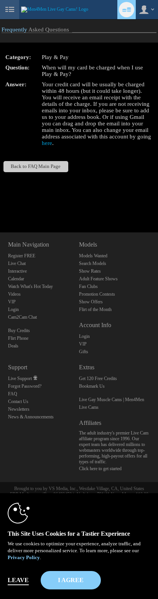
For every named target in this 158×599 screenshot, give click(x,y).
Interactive (17, 271)
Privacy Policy (24, 557)
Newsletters (19, 409)
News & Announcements (31, 417)
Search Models (92, 263)
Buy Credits (19, 330)
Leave (18, 580)
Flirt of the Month (95, 309)
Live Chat (17, 263)
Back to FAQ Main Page (36, 166)
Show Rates (90, 271)
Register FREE (21, 255)
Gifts (83, 351)
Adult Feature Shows (98, 278)
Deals (13, 346)
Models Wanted (93, 255)
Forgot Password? (24, 386)
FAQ (12, 394)
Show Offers (91, 301)
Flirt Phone (18, 338)
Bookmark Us (92, 386)
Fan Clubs (88, 286)
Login (13, 309)
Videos (14, 294)
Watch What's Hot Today (30, 286)
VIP (12, 301)
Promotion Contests (97, 294)
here (47, 143)
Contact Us (18, 401)
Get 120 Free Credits (98, 378)
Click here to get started (100, 468)
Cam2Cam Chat (22, 317)
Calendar (16, 278)
